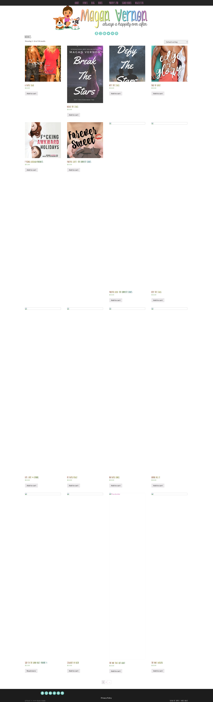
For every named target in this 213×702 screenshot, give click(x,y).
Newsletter (139, 3)
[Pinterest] (112, 33)
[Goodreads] (101, 33)
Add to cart (31, 93)
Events (85, 3)
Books (101, 3)
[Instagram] (116, 33)
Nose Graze (184, 700)
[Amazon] (97, 33)
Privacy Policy (106, 698)
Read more (31, 671)
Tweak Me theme (174, 700)
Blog (93, 3)
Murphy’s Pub (113, 3)
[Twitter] (108, 33)
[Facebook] (104, 33)
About (77, 3)
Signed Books (127, 3)
